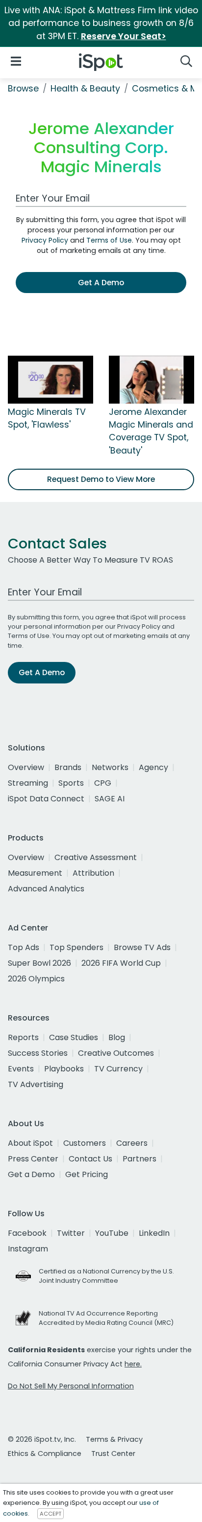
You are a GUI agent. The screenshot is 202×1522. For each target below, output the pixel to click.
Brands (67, 767)
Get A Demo (101, 282)
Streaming (28, 783)
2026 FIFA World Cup (121, 963)
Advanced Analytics (46, 888)
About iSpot (30, 1143)
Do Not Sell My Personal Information (71, 1386)
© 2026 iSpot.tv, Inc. (42, 1439)
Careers (132, 1143)
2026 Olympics (36, 978)
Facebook (27, 1233)
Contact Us (90, 1158)
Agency (153, 767)
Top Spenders (76, 947)
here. (133, 1364)
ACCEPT (50, 1514)
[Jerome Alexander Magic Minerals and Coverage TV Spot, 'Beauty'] (151, 379)
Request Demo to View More (101, 479)
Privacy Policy (45, 240)
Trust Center (113, 1453)
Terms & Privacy (114, 1439)
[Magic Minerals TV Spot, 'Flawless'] (50, 379)
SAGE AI (110, 798)
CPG (102, 783)
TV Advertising (35, 1084)
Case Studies (73, 1037)
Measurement (35, 873)
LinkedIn (154, 1233)
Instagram (28, 1248)
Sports (71, 783)
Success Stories (38, 1053)
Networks (110, 767)
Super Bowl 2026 (39, 963)
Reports (23, 1037)
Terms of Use (109, 240)
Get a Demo (31, 1174)
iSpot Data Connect (46, 798)
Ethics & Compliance (44, 1453)
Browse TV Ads (142, 947)
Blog (116, 1037)
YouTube (111, 1233)
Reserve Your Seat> (123, 36)
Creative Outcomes (116, 1053)
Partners (139, 1158)
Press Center (33, 1158)
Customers (84, 1143)
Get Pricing (86, 1174)
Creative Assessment (95, 857)
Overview (26, 767)
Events (21, 1068)
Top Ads (23, 947)
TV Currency (118, 1068)
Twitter (71, 1233)
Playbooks (64, 1068)
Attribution (93, 873)
